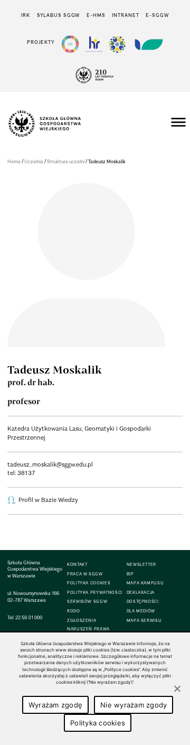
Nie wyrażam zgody (133, 705)
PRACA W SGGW (85, 574)
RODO (73, 611)
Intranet (125, 15)
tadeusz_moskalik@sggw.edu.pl (50, 464)
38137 (26, 473)
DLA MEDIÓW (141, 611)
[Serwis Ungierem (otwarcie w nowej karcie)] (147, 44)
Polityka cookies (97, 723)
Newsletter (141, 564)
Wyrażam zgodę (55, 705)
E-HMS (96, 15)
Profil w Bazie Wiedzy (48, 500)
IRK (25, 15)
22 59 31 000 (28, 617)
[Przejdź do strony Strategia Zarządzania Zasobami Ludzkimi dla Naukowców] (94, 44)
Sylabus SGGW (58, 15)
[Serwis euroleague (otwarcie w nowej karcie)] (117, 44)
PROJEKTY (41, 42)
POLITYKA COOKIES (88, 583)
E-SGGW (157, 15)
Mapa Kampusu (145, 583)
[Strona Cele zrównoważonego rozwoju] (70, 44)
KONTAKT (77, 564)
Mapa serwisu (144, 620)
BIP (130, 574)
